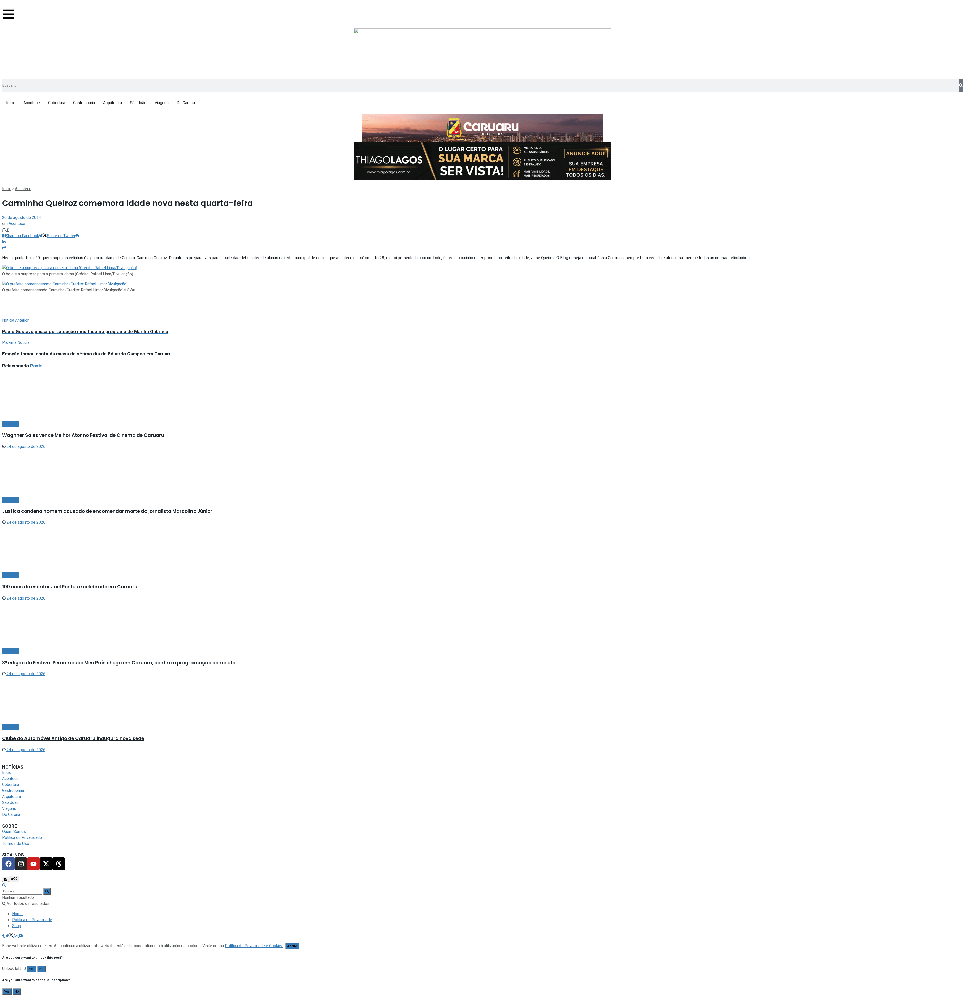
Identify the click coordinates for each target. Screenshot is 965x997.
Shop (16, 926)
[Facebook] (8, 863)
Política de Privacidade (32, 920)
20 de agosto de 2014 (21, 218)
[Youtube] (33, 863)
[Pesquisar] (961, 85)
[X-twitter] (46, 863)
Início (6, 189)
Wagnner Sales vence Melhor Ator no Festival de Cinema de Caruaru (83, 435)
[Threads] (58, 863)
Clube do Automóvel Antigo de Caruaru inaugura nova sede (73, 738)
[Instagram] (21, 863)
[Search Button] (47, 891)
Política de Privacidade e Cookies (254, 946)
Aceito (292, 946)
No (41, 968)
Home (17, 914)
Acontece (23, 189)
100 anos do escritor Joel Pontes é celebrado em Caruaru (69, 586)
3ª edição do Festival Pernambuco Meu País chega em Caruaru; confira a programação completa (119, 662)
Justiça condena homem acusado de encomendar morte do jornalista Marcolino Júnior (107, 511)
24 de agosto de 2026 (25, 447)
